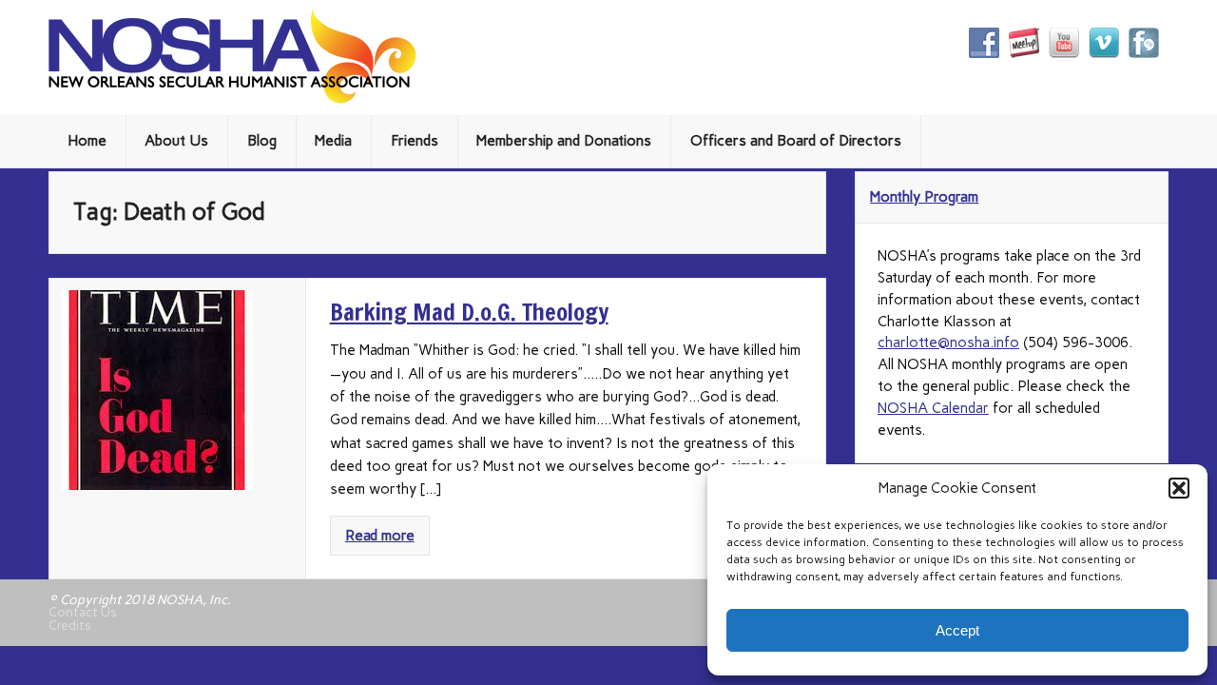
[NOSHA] (232, 99)
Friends (414, 140)
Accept (957, 630)
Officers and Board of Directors (795, 140)
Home (87, 140)
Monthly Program (924, 197)
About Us (176, 140)
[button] (1178, 488)
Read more (380, 535)
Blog (262, 140)
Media (333, 140)
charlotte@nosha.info (948, 342)
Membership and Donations (563, 140)
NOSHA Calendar (933, 408)
